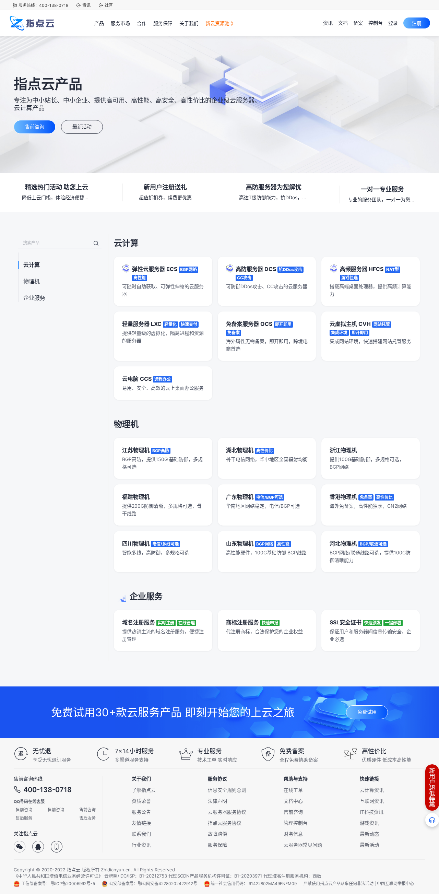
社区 (109, 5)
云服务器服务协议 (227, 812)
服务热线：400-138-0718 (43, 5)
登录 (393, 23)
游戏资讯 (369, 823)
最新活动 (82, 126)
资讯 (86, 5)
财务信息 (293, 834)
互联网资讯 (372, 801)
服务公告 (141, 812)
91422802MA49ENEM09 (273, 883)
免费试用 (367, 712)
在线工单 (293, 790)
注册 (417, 23)
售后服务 (24, 818)
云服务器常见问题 (303, 845)
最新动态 (369, 834)
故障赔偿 (217, 834)
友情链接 (141, 823)
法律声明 (217, 801)
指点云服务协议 (224, 823)
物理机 (31, 281)
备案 (358, 23)
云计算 (31, 264)
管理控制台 (296, 823)
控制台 (375, 23)
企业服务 (34, 297)
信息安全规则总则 (227, 790)
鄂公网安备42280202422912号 (167, 883)
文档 (343, 23)
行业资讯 (141, 845)
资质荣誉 (141, 801)
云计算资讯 (372, 790)
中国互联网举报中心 (395, 883)
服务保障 (217, 845)
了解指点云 (144, 790)
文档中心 (293, 801)
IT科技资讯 (371, 812)
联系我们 (141, 834)
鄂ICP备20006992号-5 (73, 883)
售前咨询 (34, 126)
